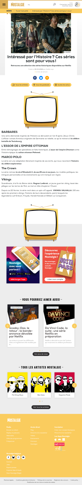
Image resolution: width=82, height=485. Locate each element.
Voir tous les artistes (41, 407)
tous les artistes (21, 85)
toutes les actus (63, 85)
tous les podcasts (42, 85)
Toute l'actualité (22, 11)
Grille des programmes (14, 438)
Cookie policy (74, 480)
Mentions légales (9, 480)
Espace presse (11, 467)
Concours (33, 441)
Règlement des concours (61, 480)
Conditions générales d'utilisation (25, 480)
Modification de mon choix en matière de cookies (41, 482)
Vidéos (32, 435)
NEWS (9, 11)
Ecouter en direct (12, 430)
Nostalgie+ (34, 444)
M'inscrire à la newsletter (63, 433)
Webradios (10, 435)
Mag (32, 430)
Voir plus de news (41, 354)
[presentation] (7, 326)
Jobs (8, 465)
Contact (9, 462)
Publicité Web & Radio (13, 470)
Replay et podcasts (13, 433)
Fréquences (10, 441)
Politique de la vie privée (45, 480)
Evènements (34, 438)
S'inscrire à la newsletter (38, 433)
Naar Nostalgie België (13, 473)
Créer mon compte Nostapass (64, 430)
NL (28, 5)
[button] (40, 351)
